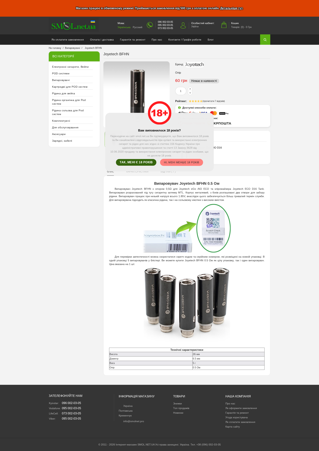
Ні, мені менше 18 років (181, 162)
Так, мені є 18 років (136, 162)
